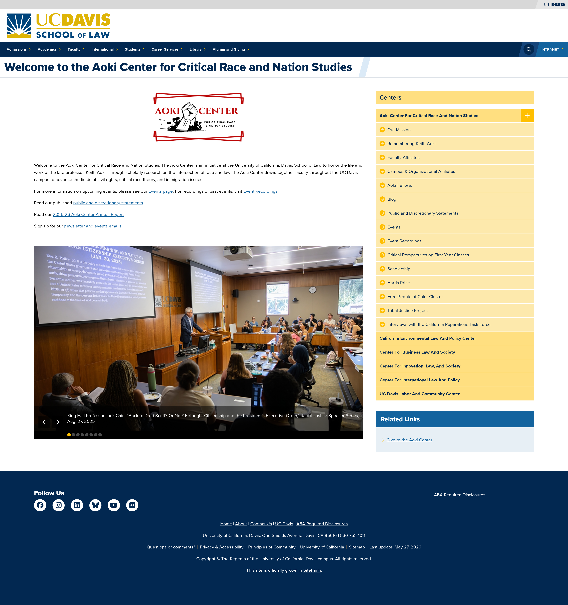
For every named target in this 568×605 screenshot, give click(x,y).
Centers (390, 97)
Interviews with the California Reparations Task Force (439, 324)
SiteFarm (312, 570)
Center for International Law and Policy (420, 380)
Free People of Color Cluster (415, 296)
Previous (44, 422)
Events (394, 227)
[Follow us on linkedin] (77, 505)
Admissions (17, 49)
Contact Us (261, 523)
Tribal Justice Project (407, 310)
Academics (47, 49)
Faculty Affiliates (403, 157)
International (103, 49)
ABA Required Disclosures (459, 494)
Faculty (74, 49)
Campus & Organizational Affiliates (421, 171)
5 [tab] (86, 435)
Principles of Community (272, 547)
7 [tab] (95, 435)
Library (196, 49)
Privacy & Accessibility (221, 547)
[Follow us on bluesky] (95, 505)
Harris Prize (398, 282)
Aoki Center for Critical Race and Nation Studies (429, 115)
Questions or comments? (171, 547)
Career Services (165, 49)
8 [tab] (100, 435)
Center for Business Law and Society (417, 352)
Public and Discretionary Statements (422, 213)
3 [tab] (78, 435)
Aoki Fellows (399, 185)
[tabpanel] (198, 338)
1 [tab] (69, 435)
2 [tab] (73, 435)
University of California (322, 547)
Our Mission (399, 129)
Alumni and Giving (229, 49)
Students (132, 49)
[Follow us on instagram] (59, 505)
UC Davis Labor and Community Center (420, 394)
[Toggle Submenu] (527, 116)
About (241, 523)
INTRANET (550, 49)
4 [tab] (82, 435)
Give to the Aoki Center (409, 440)
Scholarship (398, 269)
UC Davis (284, 523)
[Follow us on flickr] (132, 505)
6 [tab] (91, 435)
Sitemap (357, 547)
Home (226, 523)
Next (57, 422)
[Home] (58, 25)
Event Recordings (404, 241)
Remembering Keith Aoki (411, 143)
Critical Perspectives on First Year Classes (428, 255)
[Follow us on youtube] (114, 505)
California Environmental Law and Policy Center (428, 338)
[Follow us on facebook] (40, 505)
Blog (391, 199)
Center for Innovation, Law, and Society (420, 366)
